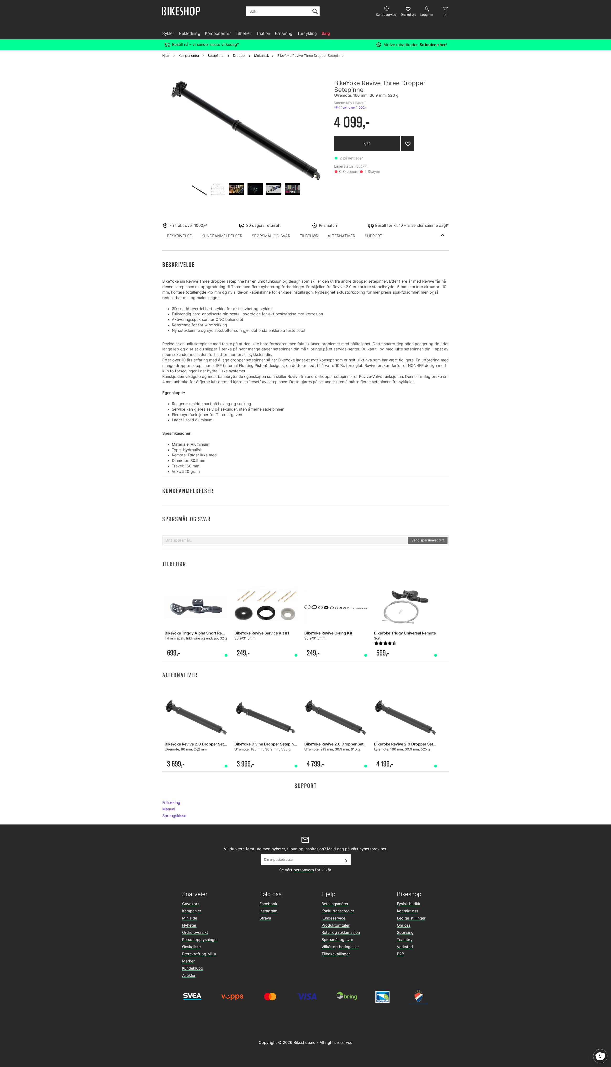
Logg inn (426, 14)
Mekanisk (261, 55)
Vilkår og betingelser (340, 946)
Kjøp (367, 143)
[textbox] (285, 540)
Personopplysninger (200, 939)
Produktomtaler (335, 925)
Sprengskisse (174, 815)
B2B (400, 953)
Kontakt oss (407, 911)
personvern (304, 869)
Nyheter (189, 925)
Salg (325, 33)
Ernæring (283, 33)
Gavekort (190, 903)
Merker (188, 961)
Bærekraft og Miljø (199, 953)
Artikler (188, 975)
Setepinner (216, 55)
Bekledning (189, 33)
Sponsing (405, 932)
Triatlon (263, 33)
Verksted (405, 946)
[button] (179, 235)
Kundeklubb (192, 968)
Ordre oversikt (195, 932)
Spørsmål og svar (337, 939)
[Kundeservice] (387, 9)
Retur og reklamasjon (340, 932)
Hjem (166, 55)
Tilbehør (243, 33)
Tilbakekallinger (335, 953)
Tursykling (307, 33)
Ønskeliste (191, 946)
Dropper (239, 55)
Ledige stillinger (411, 918)
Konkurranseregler (337, 911)
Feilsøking (171, 802)
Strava (265, 918)
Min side (189, 918)
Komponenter (218, 33)
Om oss (404, 925)
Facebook (268, 903)
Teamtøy (405, 939)
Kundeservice (333, 918)
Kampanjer (191, 911)
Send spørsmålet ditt (427, 540)
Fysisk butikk (408, 903)
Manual (168, 809)
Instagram (268, 911)
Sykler (168, 33)
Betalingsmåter (334, 903)
